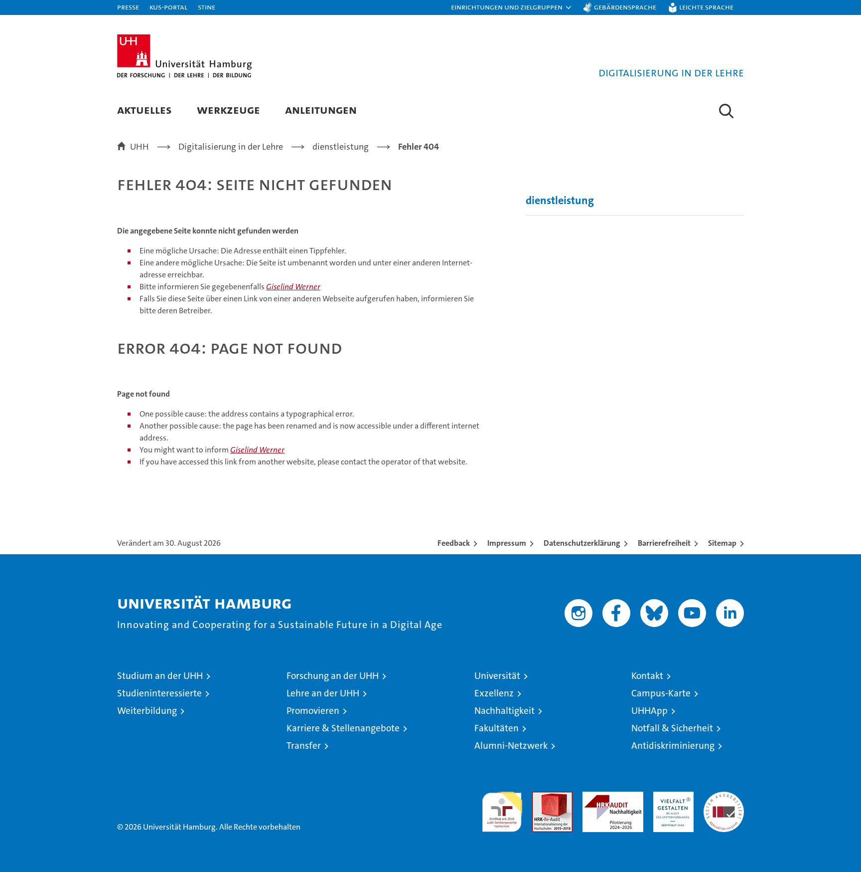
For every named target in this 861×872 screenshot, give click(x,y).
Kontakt (647, 675)
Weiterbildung (147, 710)
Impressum (506, 543)
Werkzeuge (228, 109)
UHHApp (649, 710)
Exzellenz (494, 693)
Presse (128, 6)
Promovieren (313, 710)
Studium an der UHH (160, 675)
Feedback (453, 543)
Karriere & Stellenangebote (343, 728)
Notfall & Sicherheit (672, 728)
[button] (512, 7)
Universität (497, 675)
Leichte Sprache (706, 6)
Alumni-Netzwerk (511, 745)
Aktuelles (144, 109)
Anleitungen (321, 109)
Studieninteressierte (159, 693)
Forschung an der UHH (333, 675)
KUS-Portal (168, 6)
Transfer (304, 745)
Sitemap (722, 543)
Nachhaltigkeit (504, 710)
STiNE (206, 6)
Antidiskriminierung (673, 745)
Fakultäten (496, 728)
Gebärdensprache (625, 6)
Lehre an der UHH (323, 693)
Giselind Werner (293, 286)
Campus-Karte (661, 693)
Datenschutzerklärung (582, 543)
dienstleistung (560, 200)
